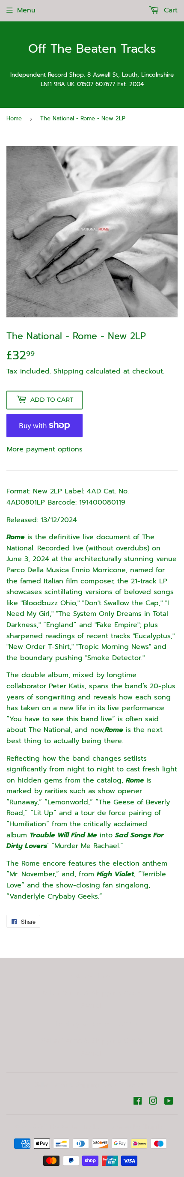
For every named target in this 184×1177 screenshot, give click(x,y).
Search (92, 1006)
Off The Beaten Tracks (92, 49)
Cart (169, 10)
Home (14, 118)
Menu (26, 10)
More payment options (45, 449)
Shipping (68, 371)
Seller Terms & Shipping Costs (92, 993)
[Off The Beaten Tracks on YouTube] (168, 1102)
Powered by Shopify (135, 1127)
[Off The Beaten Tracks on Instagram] (153, 1102)
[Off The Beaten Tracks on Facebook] (137, 1102)
